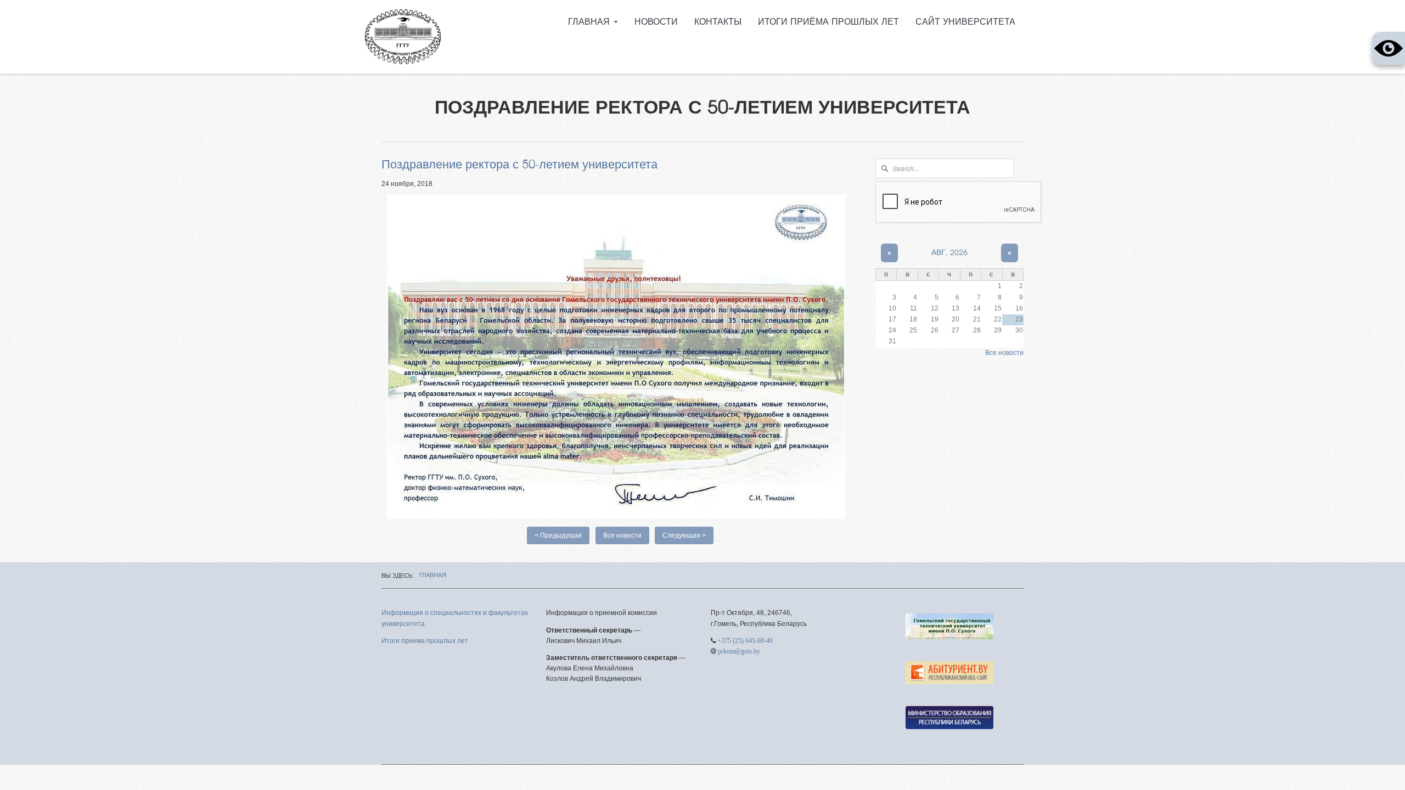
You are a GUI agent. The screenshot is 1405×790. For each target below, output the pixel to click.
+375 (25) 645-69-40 (745, 640)
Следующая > (684, 535)
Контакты (717, 22)
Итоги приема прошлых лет (424, 641)
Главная (590, 22)
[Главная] (403, 36)
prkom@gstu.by (739, 651)
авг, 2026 (949, 253)
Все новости (622, 535)
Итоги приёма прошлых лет (828, 22)
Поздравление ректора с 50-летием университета (519, 165)
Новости (656, 22)
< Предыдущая (558, 535)
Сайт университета (965, 22)
